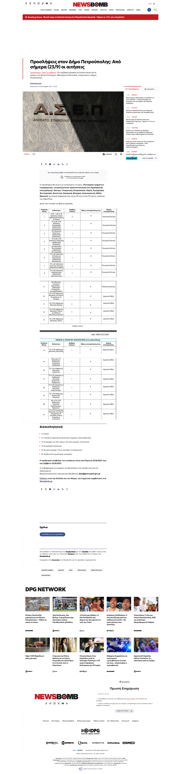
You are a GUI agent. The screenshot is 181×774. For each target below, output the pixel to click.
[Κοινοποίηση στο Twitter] (46, 164)
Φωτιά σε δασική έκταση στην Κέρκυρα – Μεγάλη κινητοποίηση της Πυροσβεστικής (140, 111)
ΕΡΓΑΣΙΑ (27, 154)
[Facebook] (26, 3)
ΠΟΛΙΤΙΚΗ (64, 10)
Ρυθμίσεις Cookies (98, 721)
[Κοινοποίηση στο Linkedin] (58, 164)
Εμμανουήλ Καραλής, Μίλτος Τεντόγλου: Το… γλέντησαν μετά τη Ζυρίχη (144, 658)
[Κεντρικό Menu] (155, 10)
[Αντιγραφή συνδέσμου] (115, 154)
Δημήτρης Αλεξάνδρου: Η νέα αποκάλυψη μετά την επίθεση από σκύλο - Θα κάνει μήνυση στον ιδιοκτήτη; (117, 620)
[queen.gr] (83, 743)
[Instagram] (38, 3)
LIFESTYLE (103, 10)
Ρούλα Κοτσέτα (35, 83)
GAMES (138, 10)
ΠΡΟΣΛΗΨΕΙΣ (82, 570)
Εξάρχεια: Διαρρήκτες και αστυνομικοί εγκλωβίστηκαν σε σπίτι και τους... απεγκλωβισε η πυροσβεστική (117, 660)
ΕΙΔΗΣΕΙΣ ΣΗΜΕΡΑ (47, 570)
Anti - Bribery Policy (113, 721)
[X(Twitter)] (30, 3)
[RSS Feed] (51, 3)
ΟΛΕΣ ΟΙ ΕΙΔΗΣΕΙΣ (46, 10)
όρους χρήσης (131, 698)
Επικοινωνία (125, 721)
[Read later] (121, 154)
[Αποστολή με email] (67, 164)
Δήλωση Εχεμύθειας (68, 721)
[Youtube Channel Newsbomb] (47, 3)
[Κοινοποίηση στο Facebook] (41, 164)
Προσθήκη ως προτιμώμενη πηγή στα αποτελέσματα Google (74, 177)
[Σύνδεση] (149, 10)
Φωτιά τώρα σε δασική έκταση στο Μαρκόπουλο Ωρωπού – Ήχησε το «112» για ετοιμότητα (83, 17)
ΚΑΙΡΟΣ (111, 10)
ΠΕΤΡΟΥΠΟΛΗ (46, 575)
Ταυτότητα (46, 721)
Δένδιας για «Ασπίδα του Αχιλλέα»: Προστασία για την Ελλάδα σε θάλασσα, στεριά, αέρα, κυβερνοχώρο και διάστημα (139, 132)
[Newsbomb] (56, 697)
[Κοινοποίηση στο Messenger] (50, 164)
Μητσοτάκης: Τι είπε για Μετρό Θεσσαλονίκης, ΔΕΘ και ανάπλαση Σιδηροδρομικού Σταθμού (145, 618)
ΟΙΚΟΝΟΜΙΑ (72, 10)
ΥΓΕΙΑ (80, 10)
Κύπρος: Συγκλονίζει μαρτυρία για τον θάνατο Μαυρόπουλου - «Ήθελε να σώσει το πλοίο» (36, 618)
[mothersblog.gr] (113, 743)
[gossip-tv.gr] (52, 743)
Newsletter (56, 560)
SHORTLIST (130, 10)
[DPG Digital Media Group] (90, 731)
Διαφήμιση (135, 721)
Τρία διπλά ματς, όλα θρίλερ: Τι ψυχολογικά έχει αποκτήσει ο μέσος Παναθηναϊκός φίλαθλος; (63, 618)
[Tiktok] (43, 3)
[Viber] (34, 3)
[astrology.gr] (98, 743)
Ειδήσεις (44, 478)
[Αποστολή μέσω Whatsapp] (54, 164)
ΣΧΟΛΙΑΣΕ (108, 154)
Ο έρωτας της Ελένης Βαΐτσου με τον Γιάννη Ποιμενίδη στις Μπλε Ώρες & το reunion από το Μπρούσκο (63, 660)
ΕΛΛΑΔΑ (56, 10)
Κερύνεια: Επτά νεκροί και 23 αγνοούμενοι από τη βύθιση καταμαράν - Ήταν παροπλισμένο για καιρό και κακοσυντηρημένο (140, 144)
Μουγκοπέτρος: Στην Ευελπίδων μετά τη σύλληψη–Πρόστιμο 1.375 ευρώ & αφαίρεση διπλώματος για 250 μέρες (90, 660)
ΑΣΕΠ (70, 570)
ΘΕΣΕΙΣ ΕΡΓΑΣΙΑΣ (96, 570)
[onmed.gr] (129, 743)
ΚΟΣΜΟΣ (86, 10)
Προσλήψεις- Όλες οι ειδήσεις (43, 72)
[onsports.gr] (67, 743)
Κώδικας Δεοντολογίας (84, 721)
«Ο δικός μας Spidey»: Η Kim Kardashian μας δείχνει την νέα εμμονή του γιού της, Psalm (90, 618)
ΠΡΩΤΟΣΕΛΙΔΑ (120, 10)
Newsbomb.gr (46, 481)
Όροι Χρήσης (56, 721)
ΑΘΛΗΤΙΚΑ (95, 10)
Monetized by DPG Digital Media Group (97, 750)
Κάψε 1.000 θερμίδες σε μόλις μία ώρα (34, 657)
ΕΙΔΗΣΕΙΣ (61, 570)
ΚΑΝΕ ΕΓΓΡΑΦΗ (122, 711)
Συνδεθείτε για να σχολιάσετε (52, 534)
